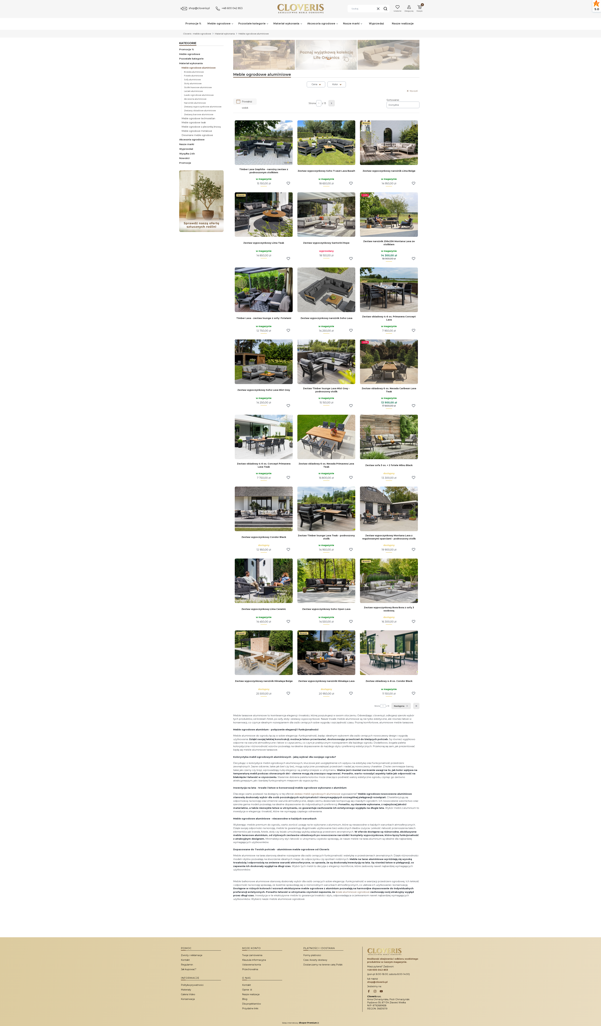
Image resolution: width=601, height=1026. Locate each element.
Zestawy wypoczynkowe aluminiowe (202, 106)
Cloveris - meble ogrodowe (197, 33)
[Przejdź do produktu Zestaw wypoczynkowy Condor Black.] (264, 509)
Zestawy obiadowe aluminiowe (200, 110)
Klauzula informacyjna (254, 960)
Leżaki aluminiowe (193, 91)
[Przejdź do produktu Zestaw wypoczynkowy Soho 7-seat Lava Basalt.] (326, 142)
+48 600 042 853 (232, 8)
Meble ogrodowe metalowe (197, 131)
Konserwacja (188, 999)
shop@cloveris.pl (199, 8)
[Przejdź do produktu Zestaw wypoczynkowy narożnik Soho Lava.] (326, 289)
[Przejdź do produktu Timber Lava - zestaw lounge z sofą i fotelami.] (264, 289)
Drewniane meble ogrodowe (197, 135)
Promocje (185, 162)
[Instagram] (375, 991)
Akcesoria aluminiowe (195, 99)
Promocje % (186, 49)
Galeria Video (188, 994)
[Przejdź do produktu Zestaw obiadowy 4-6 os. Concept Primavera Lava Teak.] (264, 437)
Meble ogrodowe (189, 54)
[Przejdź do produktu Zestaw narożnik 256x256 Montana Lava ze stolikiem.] (389, 214)
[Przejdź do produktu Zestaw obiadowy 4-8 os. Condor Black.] (389, 652)
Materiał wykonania (225, 33)
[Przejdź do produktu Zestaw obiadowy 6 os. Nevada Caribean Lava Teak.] (389, 361)
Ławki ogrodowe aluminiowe (199, 95)
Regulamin (187, 964)
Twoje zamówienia (252, 955)
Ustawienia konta (251, 964)
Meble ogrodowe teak (194, 122)
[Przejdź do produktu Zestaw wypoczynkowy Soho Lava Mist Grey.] (264, 361)
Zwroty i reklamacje (191, 955)
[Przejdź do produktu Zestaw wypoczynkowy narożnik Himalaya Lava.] (326, 652)
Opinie (246, 989)
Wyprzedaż (186, 148)
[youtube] (381, 991)
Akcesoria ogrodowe (192, 139)
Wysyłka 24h (187, 153)
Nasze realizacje (251, 994)
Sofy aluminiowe (192, 79)
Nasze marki (186, 144)
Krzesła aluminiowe (194, 72)
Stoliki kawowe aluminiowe (198, 87)
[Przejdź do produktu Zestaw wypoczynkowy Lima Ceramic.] (264, 581)
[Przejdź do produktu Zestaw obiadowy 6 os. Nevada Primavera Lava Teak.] (326, 437)
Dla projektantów (251, 1003)
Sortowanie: (393, 100)
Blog (244, 999)
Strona (312, 103)
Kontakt (185, 960)
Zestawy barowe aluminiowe (198, 114)
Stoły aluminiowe (193, 83)
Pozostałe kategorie (191, 58)
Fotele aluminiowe (193, 75)
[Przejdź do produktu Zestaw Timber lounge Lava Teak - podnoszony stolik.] (326, 509)
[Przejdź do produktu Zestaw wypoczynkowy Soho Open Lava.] (326, 581)
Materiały (186, 989)
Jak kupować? (188, 969)
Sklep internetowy (299, 1023)
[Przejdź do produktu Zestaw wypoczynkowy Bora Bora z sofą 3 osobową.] (389, 581)
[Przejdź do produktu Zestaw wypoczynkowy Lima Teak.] (264, 214)
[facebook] (368, 991)
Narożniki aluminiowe (195, 103)
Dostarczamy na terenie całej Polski (322, 964)
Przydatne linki (250, 1008)
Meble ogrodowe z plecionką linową (201, 126)
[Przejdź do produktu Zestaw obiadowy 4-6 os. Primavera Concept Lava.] (389, 289)
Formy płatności (312, 955)
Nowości (184, 158)
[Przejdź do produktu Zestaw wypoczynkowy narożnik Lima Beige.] (389, 142)
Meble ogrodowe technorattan (198, 118)
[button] (385, 8)
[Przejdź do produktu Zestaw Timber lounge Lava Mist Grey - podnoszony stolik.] (326, 361)
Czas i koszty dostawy (315, 960)
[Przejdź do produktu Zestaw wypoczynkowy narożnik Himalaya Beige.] (264, 652)
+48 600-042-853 (377, 969)
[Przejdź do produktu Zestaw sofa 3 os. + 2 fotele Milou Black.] (389, 437)
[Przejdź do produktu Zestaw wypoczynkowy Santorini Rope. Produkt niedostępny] (326, 214)
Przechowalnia (250, 969)
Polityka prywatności (192, 985)
